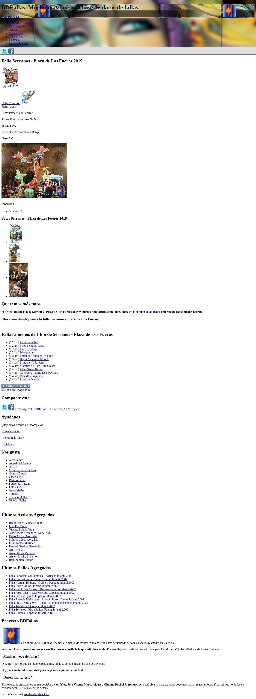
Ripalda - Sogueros (31, 376)
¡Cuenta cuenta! (10, 431)
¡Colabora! (7, 444)
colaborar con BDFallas (15, 687)
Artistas (13, 29)
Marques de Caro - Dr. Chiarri (37, 365)
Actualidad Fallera (20, 463)
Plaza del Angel (29, 349)
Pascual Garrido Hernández (25, 546)
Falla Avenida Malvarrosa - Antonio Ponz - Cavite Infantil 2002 (46, 599)
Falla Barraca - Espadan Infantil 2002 (31, 612)
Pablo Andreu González (23, 536)
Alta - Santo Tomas (31, 369)
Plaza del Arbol (29, 342)
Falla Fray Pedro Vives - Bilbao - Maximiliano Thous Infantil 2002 (48, 602)
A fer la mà (15, 460)
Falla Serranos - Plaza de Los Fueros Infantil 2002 (38, 609)
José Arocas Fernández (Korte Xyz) (30, 532)
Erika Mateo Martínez (22, 543)
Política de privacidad (36, 694)
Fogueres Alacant (19, 483)
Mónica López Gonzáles (23, 539)
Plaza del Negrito (30, 379)
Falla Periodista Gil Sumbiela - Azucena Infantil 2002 (40, 575)
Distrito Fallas (17, 480)
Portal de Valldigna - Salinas (36, 355)
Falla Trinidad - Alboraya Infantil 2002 (32, 606)
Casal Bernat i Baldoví (22, 470)
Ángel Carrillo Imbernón (23, 556)
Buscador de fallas (20, 23)
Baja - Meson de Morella (34, 359)
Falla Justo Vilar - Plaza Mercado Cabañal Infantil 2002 (42, 592)
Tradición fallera (18, 497)
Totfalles (14, 493)
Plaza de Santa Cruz (32, 345)
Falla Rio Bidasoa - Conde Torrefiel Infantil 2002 (38, 579)
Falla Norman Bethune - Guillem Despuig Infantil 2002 (42, 582)
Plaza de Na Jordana (32, 362)
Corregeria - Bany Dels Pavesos (39, 372)
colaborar (152, 311)
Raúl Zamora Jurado (21, 559)
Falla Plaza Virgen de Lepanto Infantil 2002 (35, 596)
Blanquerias (27, 352)
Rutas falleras (17, 26)
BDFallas (46, 642)
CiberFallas (15, 476)
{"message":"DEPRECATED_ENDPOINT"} (42, 409)
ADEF (13, 466)
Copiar (74, 409)
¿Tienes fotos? (17, 36)
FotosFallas (15, 487)
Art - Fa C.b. (16, 549)
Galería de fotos (18, 43)
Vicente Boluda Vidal (21, 529)
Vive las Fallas (17, 500)
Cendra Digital (17, 473)
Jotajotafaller (16, 490)
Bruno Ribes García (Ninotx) (26, 522)
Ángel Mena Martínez (22, 553)
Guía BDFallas (10, 16)
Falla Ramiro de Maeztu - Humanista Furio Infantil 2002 (42, 589)
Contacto (14, 39)
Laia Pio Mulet (18, 526)
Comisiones (16, 33)
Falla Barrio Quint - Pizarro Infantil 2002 (33, 585)
